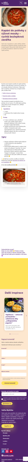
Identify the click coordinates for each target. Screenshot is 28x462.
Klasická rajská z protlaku (9, 96)
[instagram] (7, 451)
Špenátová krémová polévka (10, 98)
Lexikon (5, 441)
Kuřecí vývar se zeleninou (9, 93)
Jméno (3, 358)
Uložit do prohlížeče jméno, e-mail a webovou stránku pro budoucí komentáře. (14, 379)
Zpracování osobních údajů (6, 460)
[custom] (11, 451)
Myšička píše (6, 435)
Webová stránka (5, 371)
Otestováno (6, 438)
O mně (4, 444)
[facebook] (3, 451)
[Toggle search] (21, 3)
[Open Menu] (25, 3)
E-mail (3, 364)
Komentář (4, 348)
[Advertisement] (14, 67)
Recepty (5, 433)
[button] (26, 315)
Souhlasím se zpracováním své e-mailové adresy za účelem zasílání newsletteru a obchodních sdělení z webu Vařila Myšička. (15, 399)
